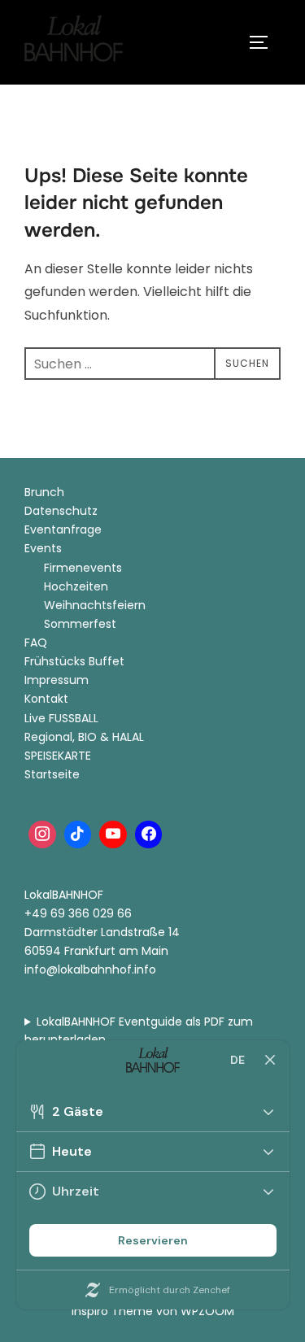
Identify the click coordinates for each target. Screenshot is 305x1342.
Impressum (56, 680)
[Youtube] (113, 834)
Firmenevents (83, 568)
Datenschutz (61, 511)
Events (43, 548)
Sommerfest (80, 624)
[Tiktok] (78, 834)
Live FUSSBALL (61, 718)
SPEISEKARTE (57, 755)
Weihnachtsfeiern (95, 605)
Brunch (44, 492)
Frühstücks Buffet (74, 661)
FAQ (35, 642)
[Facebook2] (149, 834)
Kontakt (46, 699)
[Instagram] (42, 834)
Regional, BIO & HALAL (84, 737)
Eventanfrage (63, 529)
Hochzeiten (76, 586)
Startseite (52, 774)
